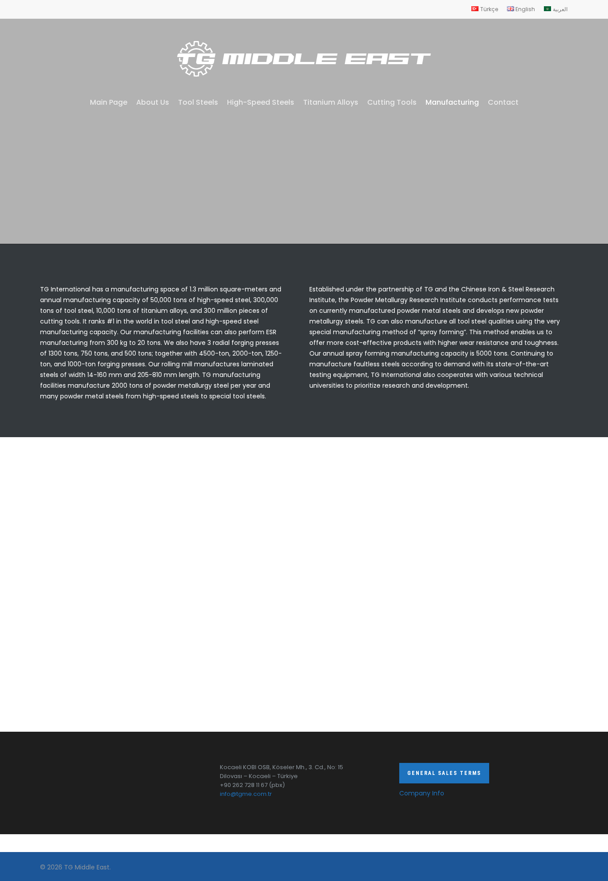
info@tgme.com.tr (246, 794)
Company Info (421, 793)
